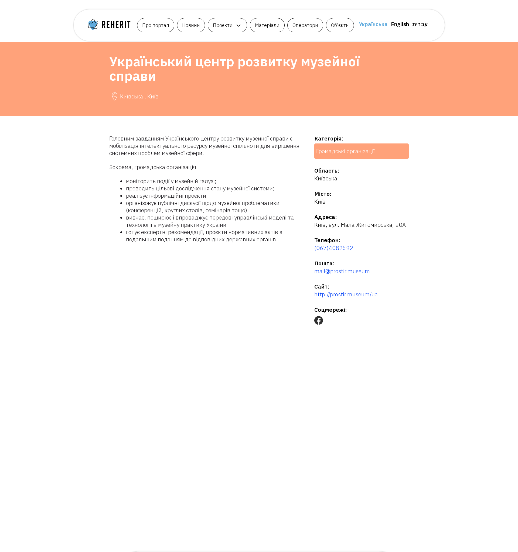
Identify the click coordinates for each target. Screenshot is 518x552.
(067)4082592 (333, 248)
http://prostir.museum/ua (346, 294)
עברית (420, 24)
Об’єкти (340, 25)
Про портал (155, 25)
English (400, 24)
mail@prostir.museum (342, 271)
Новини (191, 25)
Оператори (305, 25)
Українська (373, 24)
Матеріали (267, 25)
